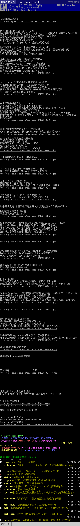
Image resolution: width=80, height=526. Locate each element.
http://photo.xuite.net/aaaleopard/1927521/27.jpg (28, 309)
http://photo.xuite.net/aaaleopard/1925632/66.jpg (28, 120)
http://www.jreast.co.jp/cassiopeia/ (20, 419)
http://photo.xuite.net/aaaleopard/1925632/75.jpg (28, 150)
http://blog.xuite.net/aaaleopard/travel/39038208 (28, 21)
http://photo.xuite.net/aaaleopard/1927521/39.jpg (28, 216)
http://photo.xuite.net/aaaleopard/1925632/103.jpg (28, 328)
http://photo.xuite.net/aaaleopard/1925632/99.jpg (28, 234)
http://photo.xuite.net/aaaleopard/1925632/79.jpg (28, 199)
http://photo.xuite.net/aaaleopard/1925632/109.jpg (28, 349)
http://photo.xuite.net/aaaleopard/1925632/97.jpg (28, 258)
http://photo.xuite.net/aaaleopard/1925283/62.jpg (28, 94)
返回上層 (5, 524)
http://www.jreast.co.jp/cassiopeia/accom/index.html (30, 134)
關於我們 (77, 2)
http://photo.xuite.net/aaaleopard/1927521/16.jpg (28, 302)
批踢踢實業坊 (8, 2)
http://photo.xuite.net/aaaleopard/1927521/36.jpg (28, 241)
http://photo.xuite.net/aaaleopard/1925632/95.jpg (28, 269)
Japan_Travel (29, 2)
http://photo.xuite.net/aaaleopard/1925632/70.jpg (28, 173)
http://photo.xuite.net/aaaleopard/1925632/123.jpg (28, 286)
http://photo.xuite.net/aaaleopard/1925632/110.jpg (28, 373)
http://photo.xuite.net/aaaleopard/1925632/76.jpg (28, 159)
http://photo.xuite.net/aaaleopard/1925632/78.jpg (28, 187)
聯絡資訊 (70, 2)
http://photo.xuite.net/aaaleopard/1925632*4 (25, 403)
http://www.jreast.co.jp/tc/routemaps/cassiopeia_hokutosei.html (36, 424)
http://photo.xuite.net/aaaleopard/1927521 (24, 405)
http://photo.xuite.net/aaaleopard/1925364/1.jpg (27, 73)
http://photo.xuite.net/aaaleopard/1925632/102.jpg (28, 340)
